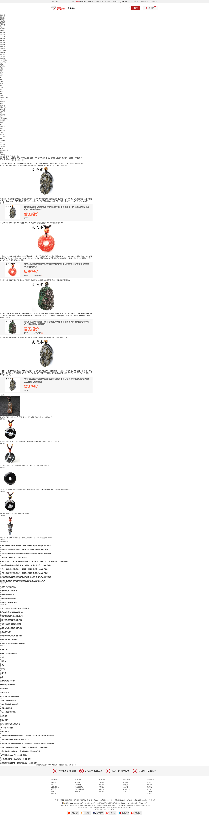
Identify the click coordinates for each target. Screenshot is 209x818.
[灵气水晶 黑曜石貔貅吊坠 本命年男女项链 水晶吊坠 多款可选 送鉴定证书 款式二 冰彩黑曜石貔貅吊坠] (46, 297)
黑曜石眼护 (4, 720)
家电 (1, 93)
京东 (65, 8)
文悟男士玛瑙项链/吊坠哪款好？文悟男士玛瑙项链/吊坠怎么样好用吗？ (24, 573)
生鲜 (1, 132)
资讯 (1, 64)
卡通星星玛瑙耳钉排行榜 (8, 640)
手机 (1, 72)
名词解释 (2, 19)
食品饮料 (2, 134)
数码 (1, 79)
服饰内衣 (2, 109)
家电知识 (2, 32)
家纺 (1, 113)
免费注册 (83, 1)
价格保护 (125, 785)
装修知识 (2, 38)
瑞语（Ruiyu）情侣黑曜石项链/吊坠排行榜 (14, 608)
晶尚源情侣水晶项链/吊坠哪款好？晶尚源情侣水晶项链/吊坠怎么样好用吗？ (25, 577)
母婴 (1, 128)
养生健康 (2, 40)
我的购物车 (151, 8)
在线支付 (101, 785)
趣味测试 (2, 66)
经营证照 (128, 807)
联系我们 (63, 800)
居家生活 (2, 36)
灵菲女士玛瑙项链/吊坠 (8, 587)
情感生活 (2, 52)
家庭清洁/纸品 (4, 119)
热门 (1, 70)
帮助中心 (2, 31)
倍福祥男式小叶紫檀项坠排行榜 (10, 624)
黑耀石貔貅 (4, 649)
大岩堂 (2, 657)
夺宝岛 (149, 782)
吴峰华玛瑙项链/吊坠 (7, 594)
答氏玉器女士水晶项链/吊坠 (9, 696)
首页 (7, 156)
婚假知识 (2, 56)
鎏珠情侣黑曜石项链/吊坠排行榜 (11, 620)
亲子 (1, 78)
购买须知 (2, 23)
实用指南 (2, 15)
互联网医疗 (3, 62)
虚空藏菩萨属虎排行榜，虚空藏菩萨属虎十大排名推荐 (18, 763)
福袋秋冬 (3, 661)
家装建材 (2, 121)
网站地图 (65, 765)
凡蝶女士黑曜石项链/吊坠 (8, 653)
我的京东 (98, 1)
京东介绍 (2, 154)
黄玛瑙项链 (4, 688)
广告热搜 (54, 765)
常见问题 (2, 21)
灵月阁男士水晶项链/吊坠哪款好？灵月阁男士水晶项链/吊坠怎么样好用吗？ (25, 553)
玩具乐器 (2, 136)
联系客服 (53, 793)
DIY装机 (149, 785)
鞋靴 (1, 138)
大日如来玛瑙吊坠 (6, 708)
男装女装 (2, 44)
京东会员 (107, 1)
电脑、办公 (3, 107)
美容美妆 (2, 34)
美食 (1, 81)
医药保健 (2, 140)
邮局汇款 (101, 789)
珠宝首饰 (2, 144)
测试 (1, 152)
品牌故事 (2, 25)
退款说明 (125, 787)
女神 (1, 83)
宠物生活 (2, 105)
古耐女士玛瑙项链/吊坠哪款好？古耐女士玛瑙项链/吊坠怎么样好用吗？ (24, 747)
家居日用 (2, 115)
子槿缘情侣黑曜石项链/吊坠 (9, 704)
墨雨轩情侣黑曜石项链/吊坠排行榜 (11, 616)
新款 (70, 765)
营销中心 (89, 800)
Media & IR (152, 800)
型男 (1, 85)
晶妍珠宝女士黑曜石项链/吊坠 (10, 724)
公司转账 (101, 791)
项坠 (1, 677)
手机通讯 (2, 146)
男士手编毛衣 (4, 732)
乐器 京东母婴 (4, 97)
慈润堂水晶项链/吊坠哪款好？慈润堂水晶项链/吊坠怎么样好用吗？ (22, 581)
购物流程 (53, 782)
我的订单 (90, 1)
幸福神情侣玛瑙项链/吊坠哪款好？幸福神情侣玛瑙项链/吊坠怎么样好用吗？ (25, 565)
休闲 (1, 95)
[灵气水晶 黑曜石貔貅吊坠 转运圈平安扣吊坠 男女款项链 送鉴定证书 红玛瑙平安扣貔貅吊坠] (46, 239)
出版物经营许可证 (91, 805)
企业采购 (115, 1)
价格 (58, 765)
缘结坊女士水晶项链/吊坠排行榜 (11, 636)
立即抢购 (2, 419)
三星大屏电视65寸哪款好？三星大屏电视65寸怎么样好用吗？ (21, 751)
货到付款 (101, 782)
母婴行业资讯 (4, 150)
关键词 (45, 765)
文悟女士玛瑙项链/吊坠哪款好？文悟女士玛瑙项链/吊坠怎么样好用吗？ (24, 569)
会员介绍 (53, 785)
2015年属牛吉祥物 (6, 728)
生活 (1, 74)
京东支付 (106, 809)
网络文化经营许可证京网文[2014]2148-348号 (111, 805)
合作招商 (76, 800)
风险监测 (123, 800)
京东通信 (150, 791)
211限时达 (78, 785)
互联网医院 (3, 60)
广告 (1, 99)
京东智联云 (39, 765)
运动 (1, 87)
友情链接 (103, 800)
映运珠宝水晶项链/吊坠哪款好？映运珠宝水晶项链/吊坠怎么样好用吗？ (24, 549)
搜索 (136, 8)
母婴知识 (2, 42)
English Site (143, 800)
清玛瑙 (2, 669)
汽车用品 (2, 130)
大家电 (53, 791)
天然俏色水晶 (4, 692)
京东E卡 (149, 789)
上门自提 (77, 782)
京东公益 (136, 800)
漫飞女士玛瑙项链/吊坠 (8, 712)
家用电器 (2, 101)
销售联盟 (109, 800)
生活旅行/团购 (55, 787)
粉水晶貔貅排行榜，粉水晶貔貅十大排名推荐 (15, 759)
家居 (1, 91)
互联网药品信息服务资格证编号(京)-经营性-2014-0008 (113, 803)
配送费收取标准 (79, 789)
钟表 (1, 142)
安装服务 (2, 17)
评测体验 (2, 29)
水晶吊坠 (3, 673)
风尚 (1, 76)
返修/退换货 (126, 789)
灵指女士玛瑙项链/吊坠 (8, 700)
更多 (1, 27)
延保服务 (150, 787)
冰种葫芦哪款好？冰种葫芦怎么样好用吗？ (14, 739)
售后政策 (125, 782)
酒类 (1, 123)
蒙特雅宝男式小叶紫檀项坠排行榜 (11, 612)
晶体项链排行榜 (5, 632)
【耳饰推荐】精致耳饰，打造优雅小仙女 (13, 557)
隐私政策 (129, 800)
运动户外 (2, 48)
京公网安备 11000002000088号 (73, 803)
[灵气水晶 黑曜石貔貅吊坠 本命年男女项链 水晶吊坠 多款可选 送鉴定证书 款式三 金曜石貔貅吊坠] (46, 182)
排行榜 (74, 765)
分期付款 (101, 787)
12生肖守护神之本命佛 (7, 685)
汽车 (1, 89)
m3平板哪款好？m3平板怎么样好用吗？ (13, 755)
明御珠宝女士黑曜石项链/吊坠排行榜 (12, 643)
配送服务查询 (79, 787)
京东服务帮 (3, 50)
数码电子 (2, 46)
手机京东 (124, 1)
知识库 (49, 765)
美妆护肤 (2, 126)
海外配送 (77, 791)
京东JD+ (149, 793)
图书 (1, 148)
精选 (1, 68)
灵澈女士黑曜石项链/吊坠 (8, 591)
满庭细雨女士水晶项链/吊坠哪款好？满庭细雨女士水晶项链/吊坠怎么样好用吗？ (27, 743)
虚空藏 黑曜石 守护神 (7, 681)
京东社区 (116, 800)
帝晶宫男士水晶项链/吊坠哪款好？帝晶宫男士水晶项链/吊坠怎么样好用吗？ (25, 546)
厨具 (1, 103)
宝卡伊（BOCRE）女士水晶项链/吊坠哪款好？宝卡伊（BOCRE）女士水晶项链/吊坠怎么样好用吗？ (34, 561)
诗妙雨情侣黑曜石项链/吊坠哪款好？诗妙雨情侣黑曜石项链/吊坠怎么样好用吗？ (27, 735)
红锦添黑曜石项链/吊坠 (8, 598)
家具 (1, 117)
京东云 (113, 809)
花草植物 (2, 58)
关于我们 (56, 800)
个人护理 (2, 111)
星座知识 (2, 54)
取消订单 (125, 791)
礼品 (1, 125)
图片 (61, 765)
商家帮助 (83, 800)
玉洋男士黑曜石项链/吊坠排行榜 (11, 628)
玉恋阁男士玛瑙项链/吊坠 (8, 602)
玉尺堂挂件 (4, 716)
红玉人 (2, 665)
